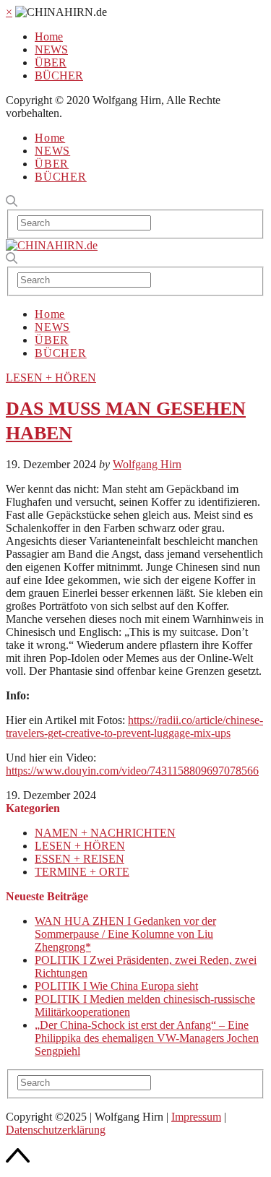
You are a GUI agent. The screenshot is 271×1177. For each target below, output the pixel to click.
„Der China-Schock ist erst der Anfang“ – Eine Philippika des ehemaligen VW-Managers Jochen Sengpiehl (147, 1038)
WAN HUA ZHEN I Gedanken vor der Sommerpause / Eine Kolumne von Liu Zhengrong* (125, 934)
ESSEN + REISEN (79, 859)
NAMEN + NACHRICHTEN (105, 833)
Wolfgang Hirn (147, 464)
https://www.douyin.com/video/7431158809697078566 (132, 770)
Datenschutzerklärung (56, 1130)
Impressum (196, 1117)
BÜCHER (59, 75)
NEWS (51, 49)
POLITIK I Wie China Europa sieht (116, 986)
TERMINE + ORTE (82, 872)
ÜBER (50, 62)
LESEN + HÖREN (51, 377)
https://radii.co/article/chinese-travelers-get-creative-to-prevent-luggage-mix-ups (134, 726)
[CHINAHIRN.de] (52, 245)
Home (49, 36)
